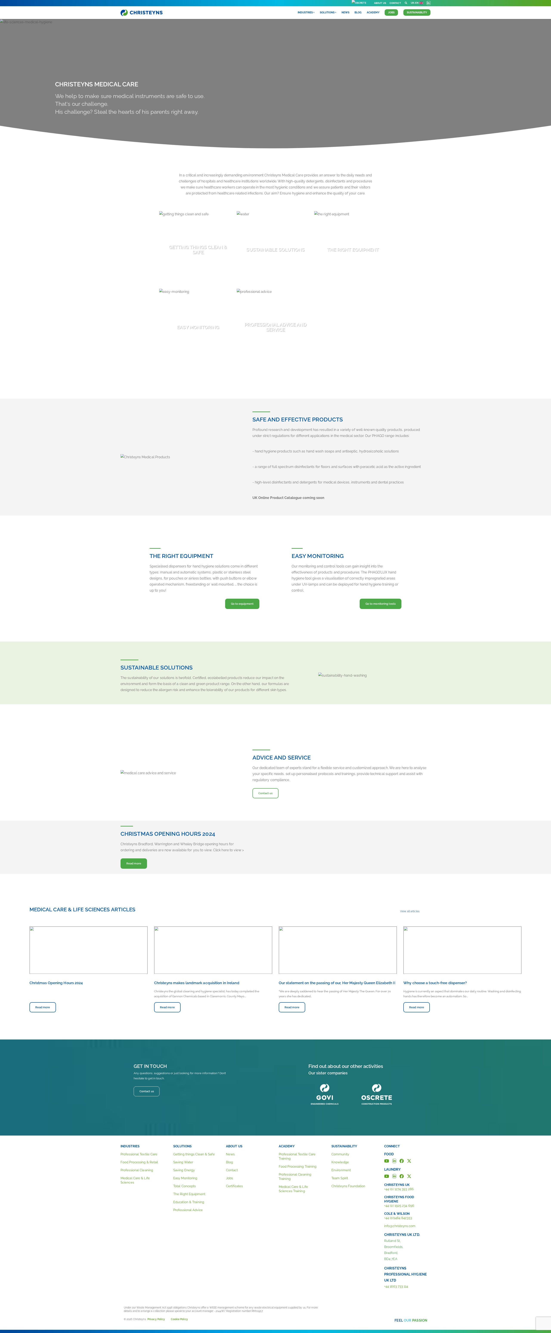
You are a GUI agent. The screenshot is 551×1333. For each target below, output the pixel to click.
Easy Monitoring (185, 1178)
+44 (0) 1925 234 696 (399, 1206)
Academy (373, 12)
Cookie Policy (179, 1319)
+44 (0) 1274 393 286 (399, 1189)
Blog (358, 12)
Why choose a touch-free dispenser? (435, 983)
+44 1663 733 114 (396, 1286)
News (345, 12)
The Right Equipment (189, 1194)
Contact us (265, 793)
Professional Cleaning (137, 1170)
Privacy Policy (156, 1319)
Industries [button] (305, 12)
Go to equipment (242, 603)
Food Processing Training (297, 1166)
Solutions (182, 1146)
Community (340, 1154)
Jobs (391, 12)
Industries (130, 1146)
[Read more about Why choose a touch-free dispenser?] (462, 950)
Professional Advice (188, 1210)
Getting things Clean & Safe (194, 1154)
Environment (341, 1170)
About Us (380, 3)
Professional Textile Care (139, 1154)
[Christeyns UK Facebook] (401, 1175)
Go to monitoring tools (380, 603)
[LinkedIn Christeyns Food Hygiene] (394, 1160)
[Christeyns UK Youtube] (386, 1175)
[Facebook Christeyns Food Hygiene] (401, 1160)
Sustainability (417, 12)
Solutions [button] (327, 12)
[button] (406, 3)
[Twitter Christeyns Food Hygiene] (409, 1160)
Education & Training (188, 1202)
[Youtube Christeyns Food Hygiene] (386, 1160)
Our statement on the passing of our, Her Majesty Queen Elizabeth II (337, 983)
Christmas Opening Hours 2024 (56, 983)
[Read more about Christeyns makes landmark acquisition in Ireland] (213, 950)
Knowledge (340, 1162)
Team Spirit (339, 1178)
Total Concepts (184, 1186)
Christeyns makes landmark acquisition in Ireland (196, 983)
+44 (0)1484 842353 (398, 1218)
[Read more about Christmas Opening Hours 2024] (88, 950)
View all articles (409, 911)
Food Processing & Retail (139, 1162)
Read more (136, 863)
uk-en (415, 3)
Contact (395, 3)
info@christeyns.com (399, 1226)
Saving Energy (184, 1170)
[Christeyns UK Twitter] (409, 1175)
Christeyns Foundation (348, 1186)
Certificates (234, 1186)
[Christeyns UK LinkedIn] (394, 1175)
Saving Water (183, 1162)
